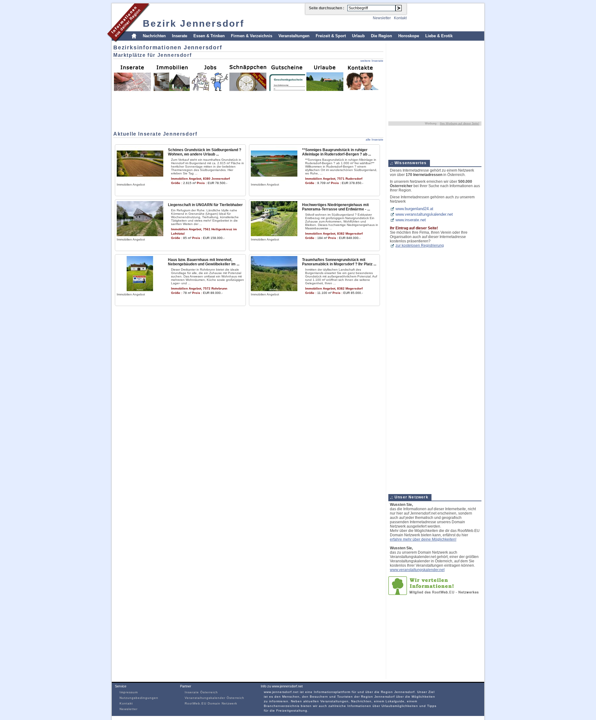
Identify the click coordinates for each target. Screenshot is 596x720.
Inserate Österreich (201, 692)
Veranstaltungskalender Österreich (214, 698)
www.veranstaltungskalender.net (424, 214)
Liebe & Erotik (439, 36)
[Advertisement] (132, 110)
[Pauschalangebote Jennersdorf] (324, 77)
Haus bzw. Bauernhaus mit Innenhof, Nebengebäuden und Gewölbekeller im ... (203, 262)
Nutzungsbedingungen (139, 698)
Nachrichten (154, 36)
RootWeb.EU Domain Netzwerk (211, 703)
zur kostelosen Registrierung (419, 245)
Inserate (179, 36)
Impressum (129, 692)
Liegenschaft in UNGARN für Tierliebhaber (205, 205)
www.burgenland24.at (414, 208)
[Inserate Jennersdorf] (132, 77)
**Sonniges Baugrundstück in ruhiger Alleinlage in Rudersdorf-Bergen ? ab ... (336, 152)
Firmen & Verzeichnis (251, 36)
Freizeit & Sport (331, 36)
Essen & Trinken (209, 36)
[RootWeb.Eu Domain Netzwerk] (434, 593)
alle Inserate (374, 139)
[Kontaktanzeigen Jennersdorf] (363, 77)
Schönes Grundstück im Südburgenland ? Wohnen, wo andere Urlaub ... (204, 152)
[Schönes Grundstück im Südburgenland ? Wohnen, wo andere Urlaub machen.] (140, 180)
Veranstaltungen (293, 36)
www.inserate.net (410, 220)
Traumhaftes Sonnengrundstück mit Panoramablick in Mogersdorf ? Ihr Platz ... (339, 262)
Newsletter (382, 18)
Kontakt (400, 18)
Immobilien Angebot (131, 184)
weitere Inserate (371, 60)
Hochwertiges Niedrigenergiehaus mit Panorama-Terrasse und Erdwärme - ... (336, 207)
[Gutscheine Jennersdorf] (286, 77)
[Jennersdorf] (128, 41)
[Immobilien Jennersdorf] (170, 77)
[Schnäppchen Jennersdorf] (247, 77)
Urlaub (358, 36)
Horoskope (408, 36)
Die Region (381, 36)
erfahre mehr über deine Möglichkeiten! (423, 539)
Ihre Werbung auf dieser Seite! (459, 123)
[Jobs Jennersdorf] (209, 77)
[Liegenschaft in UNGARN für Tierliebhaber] (140, 234)
